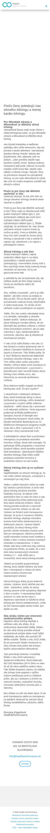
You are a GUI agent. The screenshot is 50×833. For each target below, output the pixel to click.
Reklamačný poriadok (25, 824)
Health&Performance (15, 715)
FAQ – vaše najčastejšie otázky (25, 827)
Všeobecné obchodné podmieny (25, 815)
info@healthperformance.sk (25, 756)
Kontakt (25, 764)
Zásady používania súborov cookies (25, 821)
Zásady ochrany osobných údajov (25, 818)
